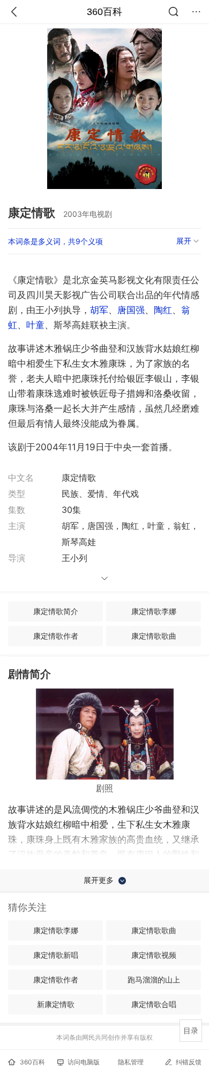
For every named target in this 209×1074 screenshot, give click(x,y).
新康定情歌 (55, 1004)
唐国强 (131, 310)
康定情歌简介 (55, 611)
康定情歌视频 (153, 954)
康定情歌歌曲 (153, 635)
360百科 (104, 11)
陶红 (163, 310)
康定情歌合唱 (153, 1004)
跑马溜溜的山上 (154, 979)
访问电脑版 (84, 1062)
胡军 (99, 310)
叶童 (35, 325)
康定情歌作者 (55, 635)
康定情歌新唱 (55, 954)
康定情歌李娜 (153, 611)
